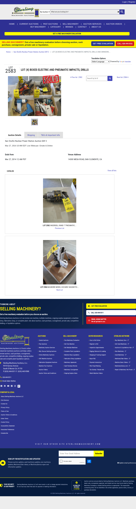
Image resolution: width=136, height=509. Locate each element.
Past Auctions (50, 24)
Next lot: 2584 (122, 77)
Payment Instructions (96, 362)
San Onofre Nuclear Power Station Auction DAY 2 (31, 52)
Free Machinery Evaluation (71, 340)
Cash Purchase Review (70, 366)
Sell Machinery (70, 24)
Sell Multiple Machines (70, 347)
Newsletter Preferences (7, 429)
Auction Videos (114, 24)
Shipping (31, 135)
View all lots (112, 170)
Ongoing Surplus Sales (70, 373)
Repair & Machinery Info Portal (124, 370)
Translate (128, 62)
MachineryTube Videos (121, 358)
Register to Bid (94, 344)
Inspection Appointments (97, 347)
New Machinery (119, 351)
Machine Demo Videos (121, 362)
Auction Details (14, 135)
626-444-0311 (7, 377)
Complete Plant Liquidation (72, 351)
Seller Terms (4, 418)
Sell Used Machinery (121, 344)
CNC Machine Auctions (45, 358)
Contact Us (4, 404)
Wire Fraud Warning (95, 366)
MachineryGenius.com (121, 366)
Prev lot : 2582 (77, 77)
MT (19, 386)
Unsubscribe (4, 433)
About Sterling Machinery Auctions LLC (12, 396)
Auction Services (92, 24)
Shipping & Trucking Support (98, 355)
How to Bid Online (95, 340)
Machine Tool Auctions (45, 366)
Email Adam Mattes (9, 381)
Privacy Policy (5, 407)
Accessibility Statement (8, 426)
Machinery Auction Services (47, 347)
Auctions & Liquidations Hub (123, 347)
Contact (82, 27)
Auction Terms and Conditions (47, 373)
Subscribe (98, 453)
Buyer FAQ (92, 358)
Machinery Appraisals (70, 362)
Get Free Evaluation (103, 44)
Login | (125, 2)
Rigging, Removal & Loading (98, 351)
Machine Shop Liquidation (71, 355)
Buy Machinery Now (121, 340)
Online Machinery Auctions (46, 355)
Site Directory (5, 400)
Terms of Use (5, 411)
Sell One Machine (69, 344)
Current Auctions (28, 24)
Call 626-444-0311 (125, 44)
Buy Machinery (38, 27)
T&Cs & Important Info (50, 135)
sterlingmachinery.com (83, 444)
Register (131, 2)
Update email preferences (127, 463)
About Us (96, 27)
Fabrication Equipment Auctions (48, 362)
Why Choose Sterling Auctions (47, 351)
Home (12, 24)
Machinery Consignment (71, 370)
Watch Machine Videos (96, 373)
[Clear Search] (118, 12)
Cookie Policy (5, 422)
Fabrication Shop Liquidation (72, 358)
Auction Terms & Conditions (9, 415)
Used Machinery (119, 355)
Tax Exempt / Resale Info (97, 370)
